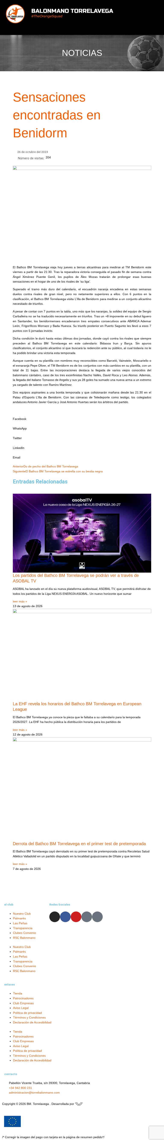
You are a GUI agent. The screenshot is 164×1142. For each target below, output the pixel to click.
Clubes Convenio (24, 932)
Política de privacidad (27, 1012)
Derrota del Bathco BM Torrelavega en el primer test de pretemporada (79, 843)
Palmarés (19, 918)
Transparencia (22, 928)
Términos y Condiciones (29, 1017)
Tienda (17, 993)
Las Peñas (20, 923)
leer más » (20, 601)
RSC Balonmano (24, 937)
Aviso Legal (21, 1008)
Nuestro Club (22, 913)
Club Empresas (23, 1003)
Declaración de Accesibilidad (32, 1022)
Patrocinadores (23, 998)
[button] (139, 19)
